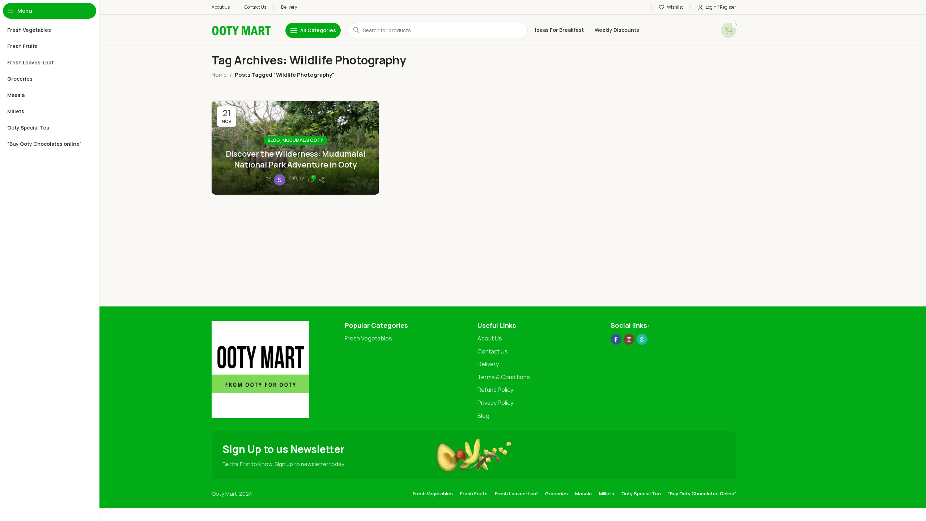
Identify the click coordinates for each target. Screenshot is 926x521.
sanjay (296, 177)
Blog (274, 140)
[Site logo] (241, 30)
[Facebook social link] (616, 339)
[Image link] (260, 369)
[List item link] (408, 338)
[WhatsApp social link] (642, 339)
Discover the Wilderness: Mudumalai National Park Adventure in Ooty (295, 159)
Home (219, 75)
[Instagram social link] (629, 339)
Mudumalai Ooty (303, 140)
